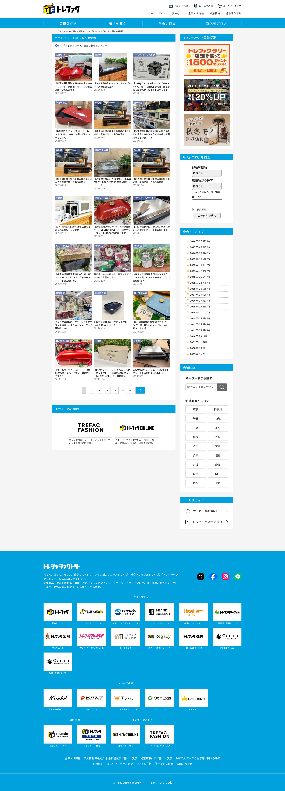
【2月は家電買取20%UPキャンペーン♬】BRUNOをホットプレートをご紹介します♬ (151, 325)
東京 (195, 409)
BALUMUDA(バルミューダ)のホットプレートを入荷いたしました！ (151, 371)
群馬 (218, 428)
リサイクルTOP (58, 31)
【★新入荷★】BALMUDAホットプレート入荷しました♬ (112, 85)
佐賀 (218, 483)
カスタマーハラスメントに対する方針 (129, 764)
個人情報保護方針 (94, 758)
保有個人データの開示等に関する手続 (197, 758)
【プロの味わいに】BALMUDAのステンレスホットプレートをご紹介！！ (151, 228)
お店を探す (72, 31)
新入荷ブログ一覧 (86, 31)
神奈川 (218, 409)
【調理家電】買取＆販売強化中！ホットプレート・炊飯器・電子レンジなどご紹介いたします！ (73, 86)
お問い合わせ (184, 764)
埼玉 (195, 418)
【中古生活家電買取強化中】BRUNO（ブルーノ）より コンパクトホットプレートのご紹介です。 (73, 277)
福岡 (195, 483)
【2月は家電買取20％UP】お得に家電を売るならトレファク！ (73, 228)
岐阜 (195, 474)
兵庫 (195, 455)
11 (130, 390)
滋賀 (195, 446)
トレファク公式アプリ (207, 522)
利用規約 (98, 764)
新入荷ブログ (216, 23)
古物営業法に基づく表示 (122, 758)
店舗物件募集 (233, 13)
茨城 (218, 418)
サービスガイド (157, 13)
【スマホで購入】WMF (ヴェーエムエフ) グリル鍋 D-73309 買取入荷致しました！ (112, 182)
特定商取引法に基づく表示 (156, 758)
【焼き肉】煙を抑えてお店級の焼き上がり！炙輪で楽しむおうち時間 (112, 133)
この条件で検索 (207, 215)
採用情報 (215, 13)
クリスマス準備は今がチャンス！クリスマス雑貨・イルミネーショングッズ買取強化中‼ (151, 277)
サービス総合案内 (205, 511)
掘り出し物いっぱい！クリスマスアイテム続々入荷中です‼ (112, 276)
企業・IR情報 (196, 13)
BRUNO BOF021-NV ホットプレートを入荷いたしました (111, 323)
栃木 (195, 437)
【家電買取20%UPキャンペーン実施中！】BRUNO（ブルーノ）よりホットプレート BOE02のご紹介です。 (112, 230)
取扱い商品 (167, 23)
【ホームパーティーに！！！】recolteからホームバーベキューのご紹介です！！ (73, 373)
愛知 (218, 465)
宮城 (195, 465)
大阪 (218, 437)
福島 (218, 455)
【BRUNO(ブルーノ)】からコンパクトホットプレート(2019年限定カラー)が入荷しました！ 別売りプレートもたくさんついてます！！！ (112, 373)
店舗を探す (68, 23)
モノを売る (118, 23)
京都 (218, 446)
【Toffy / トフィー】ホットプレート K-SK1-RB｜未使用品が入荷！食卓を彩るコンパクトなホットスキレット (151, 86)
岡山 (218, 474)
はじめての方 (206, 6)
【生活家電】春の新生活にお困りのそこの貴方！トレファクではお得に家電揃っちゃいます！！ (151, 134)
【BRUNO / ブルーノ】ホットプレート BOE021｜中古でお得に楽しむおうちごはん (73, 134)
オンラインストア (232, 6)
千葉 (195, 428)
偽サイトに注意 (164, 764)
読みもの (177, 13)
